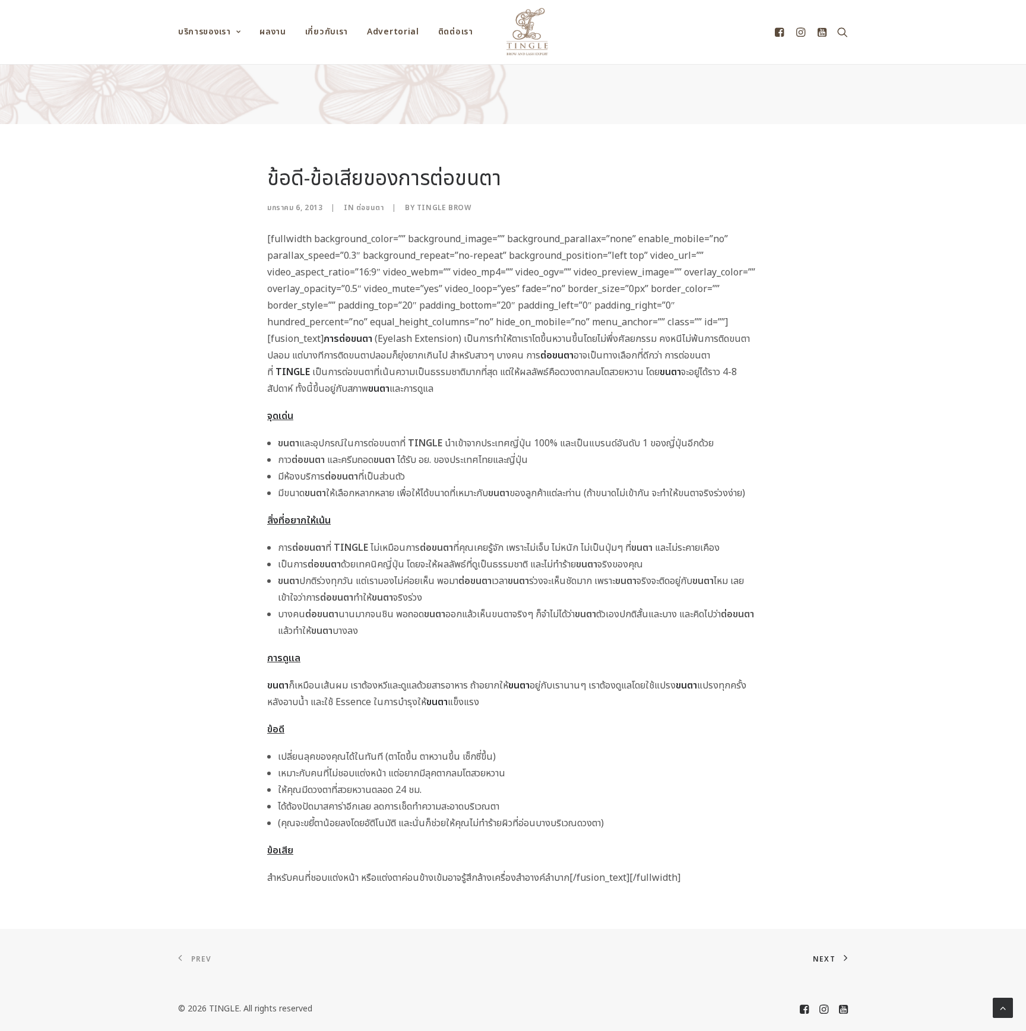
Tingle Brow (444, 207)
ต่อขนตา (370, 207)
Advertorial (393, 32)
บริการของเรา (204, 32)
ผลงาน (272, 32)
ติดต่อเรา (455, 32)
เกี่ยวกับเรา (326, 32)
